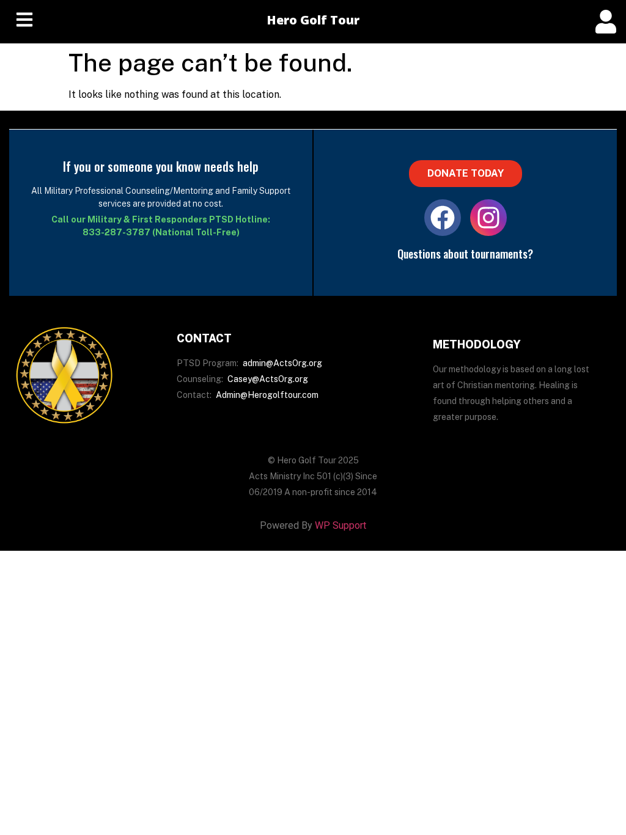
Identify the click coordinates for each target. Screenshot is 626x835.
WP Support (340, 525)
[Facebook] (442, 217)
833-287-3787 (116, 232)
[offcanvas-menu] (606, 21)
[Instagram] (488, 217)
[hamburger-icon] (24, 21)
